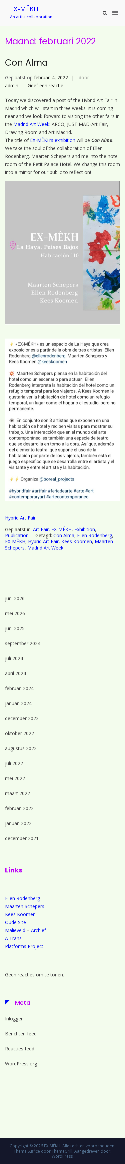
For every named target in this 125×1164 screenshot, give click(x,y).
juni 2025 (15, 628)
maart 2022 (17, 793)
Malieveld (15, 930)
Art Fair (41, 529)
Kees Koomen (76, 541)
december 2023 (22, 718)
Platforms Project (24, 946)
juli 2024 (14, 658)
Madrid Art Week (31, 124)
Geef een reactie (45, 85)
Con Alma (26, 63)
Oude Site (15, 922)
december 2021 (22, 838)
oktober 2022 (19, 733)
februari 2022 (19, 808)
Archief (38, 930)
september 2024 (22, 643)
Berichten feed (21, 1033)
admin (11, 85)
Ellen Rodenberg (94, 535)
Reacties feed (19, 1048)
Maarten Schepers (24, 906)
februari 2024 (19, 688)
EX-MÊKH (24, 8)
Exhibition (84, 529)
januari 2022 (18, 823)
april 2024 (15, 673)
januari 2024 (18, 703)
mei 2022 (15, 778)
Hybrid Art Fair (20, 518)
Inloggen (14, 1018)
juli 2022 (14, 763)
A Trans (13, 938)
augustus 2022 (21, 748)
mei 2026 (15, 613)
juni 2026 (15, 598)
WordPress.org (21, 1063)
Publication (17, 535)
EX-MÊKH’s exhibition (53, 140)
